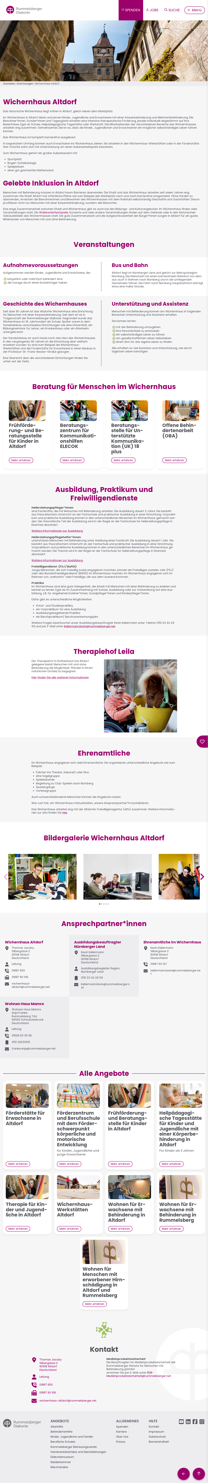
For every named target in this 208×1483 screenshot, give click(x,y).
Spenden (132, 10)
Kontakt (154, 1427)
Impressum (156, 1432)
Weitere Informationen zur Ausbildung (57, 531)
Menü (196, 10)
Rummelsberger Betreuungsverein (74, 1447)
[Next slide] (201, 876)
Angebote (60, 1421)
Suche (174, 10)
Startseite (9, 83)
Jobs (154, 10)
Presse (120, 1442)
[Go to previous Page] (184, 1474)
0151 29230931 (21, 1042)
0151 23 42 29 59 (92, 977)
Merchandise (59, 1467)
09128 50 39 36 (22, 1035)
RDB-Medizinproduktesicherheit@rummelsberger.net (138, 1374)
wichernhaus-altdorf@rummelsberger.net (31, 985)
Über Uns (122, 1437)
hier (64, 812)
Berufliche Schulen (63, 1442)
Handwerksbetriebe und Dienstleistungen (78, 1452)
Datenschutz (157, 1437)
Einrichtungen (25, 83)
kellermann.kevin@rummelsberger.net (175, 972)
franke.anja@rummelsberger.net (34, 1048)
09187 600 (18, 970)
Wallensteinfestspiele (53, 212)
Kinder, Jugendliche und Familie (72, 1437)
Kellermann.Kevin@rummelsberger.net (89, 626)
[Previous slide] (6, 876)
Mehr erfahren (21, 460)
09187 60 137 (158, 964)
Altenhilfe (57, 1427)
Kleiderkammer (61, 1462)
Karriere (121, 1432)
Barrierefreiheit (159, 1442)
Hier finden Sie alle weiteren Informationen (60, 677)
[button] (42, 898)
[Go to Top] (199, 1474)
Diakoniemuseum (62, 1457)
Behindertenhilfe (61, 1432)
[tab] (99, 904)
